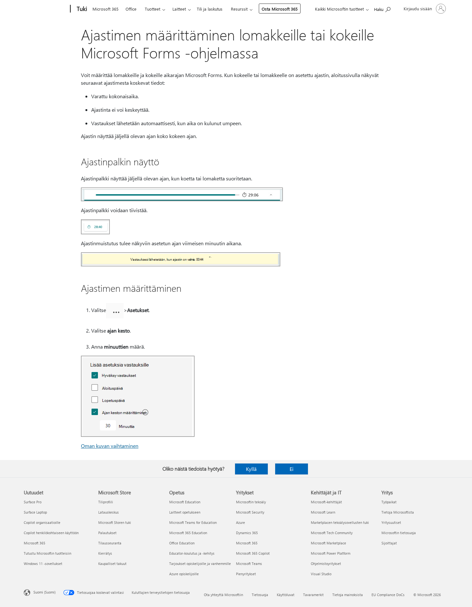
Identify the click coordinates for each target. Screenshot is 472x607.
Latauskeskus (108, 512)
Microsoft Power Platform (330, 553)
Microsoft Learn (323, 512)
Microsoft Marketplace (328, 543)
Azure (240, 522)
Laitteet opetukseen (184, 512)
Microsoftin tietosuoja (398, 532)
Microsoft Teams (249, 563)
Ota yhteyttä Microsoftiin (223, 594)
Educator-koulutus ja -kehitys (191, 553)
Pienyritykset (246, 573)
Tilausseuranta (109, 543)
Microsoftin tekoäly (251, 501)
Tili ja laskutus (210, 9)
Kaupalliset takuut (112, 563)
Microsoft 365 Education (188, 532)
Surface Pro (32, 501)
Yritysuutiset (391, 522)
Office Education (182, 543)
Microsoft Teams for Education (193, 522)
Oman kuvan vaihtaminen (109, 445)
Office (131, 9)
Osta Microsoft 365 (280, 9)
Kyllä (251, 468)
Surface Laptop (35, 512)
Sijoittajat (389, 543)
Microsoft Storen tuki (114, 522)
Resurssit (239, 9)
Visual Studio (321, 573)
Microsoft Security (250, 512)
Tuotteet (152, 9)
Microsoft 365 (105, 9)
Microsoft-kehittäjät (326, 501)
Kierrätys (105, 553)
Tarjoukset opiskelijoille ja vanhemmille (200, 563)
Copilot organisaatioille (42, 522)
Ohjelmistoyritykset (326, 563)
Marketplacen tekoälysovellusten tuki (340, 522)
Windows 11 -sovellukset (43, 563)
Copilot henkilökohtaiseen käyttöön (51, 532)
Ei (291, 468)
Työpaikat (389, 501)
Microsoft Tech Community (332, 532)
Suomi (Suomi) (44, 592)
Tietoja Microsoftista (397, 512)
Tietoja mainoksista (347, 594)
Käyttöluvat (285, 594)
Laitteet (179, 9)
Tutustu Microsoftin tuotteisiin (47, 553)
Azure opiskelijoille (184, 573)
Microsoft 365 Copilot (253, 553)
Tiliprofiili (105, 501)
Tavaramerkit (313, 594)
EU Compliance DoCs (388, 594)
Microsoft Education (184, 501)
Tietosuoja (260, 594)
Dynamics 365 (247, 532)
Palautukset (107, 532)
